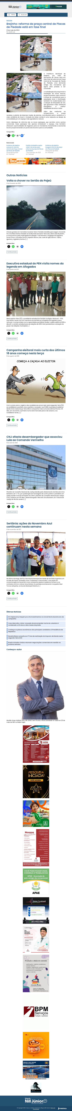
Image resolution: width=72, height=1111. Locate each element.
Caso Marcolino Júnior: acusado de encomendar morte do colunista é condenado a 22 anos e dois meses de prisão (33, 624)
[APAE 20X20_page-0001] (36, 882)
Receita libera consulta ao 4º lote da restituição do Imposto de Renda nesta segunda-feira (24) (35, 637)
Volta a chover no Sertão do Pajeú (28, 180)
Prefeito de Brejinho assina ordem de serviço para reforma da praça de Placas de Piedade (34, 148)
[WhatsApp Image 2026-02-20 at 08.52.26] (36, 781)
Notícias (9, 21)
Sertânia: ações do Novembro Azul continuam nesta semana (29, 525)
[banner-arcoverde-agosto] (36, 161)
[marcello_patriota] (36, 1087)
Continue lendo (12, 252)
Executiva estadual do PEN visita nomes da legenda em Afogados (35, 265)
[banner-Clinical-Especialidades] (36, 848)
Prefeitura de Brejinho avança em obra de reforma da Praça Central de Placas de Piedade (14, 148)
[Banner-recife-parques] (36, 813)
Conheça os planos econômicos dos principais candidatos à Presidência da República (35, 631)
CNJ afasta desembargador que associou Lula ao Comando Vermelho (34, 438)
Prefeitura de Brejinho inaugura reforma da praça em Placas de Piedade (53, 147)
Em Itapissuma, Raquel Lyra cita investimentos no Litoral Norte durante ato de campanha (36, 618)
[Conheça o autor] (36, 686)
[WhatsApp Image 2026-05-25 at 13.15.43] (36, 744)
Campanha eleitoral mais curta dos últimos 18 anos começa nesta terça (35, 351)
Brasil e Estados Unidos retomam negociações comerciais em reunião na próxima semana (34, 643)
